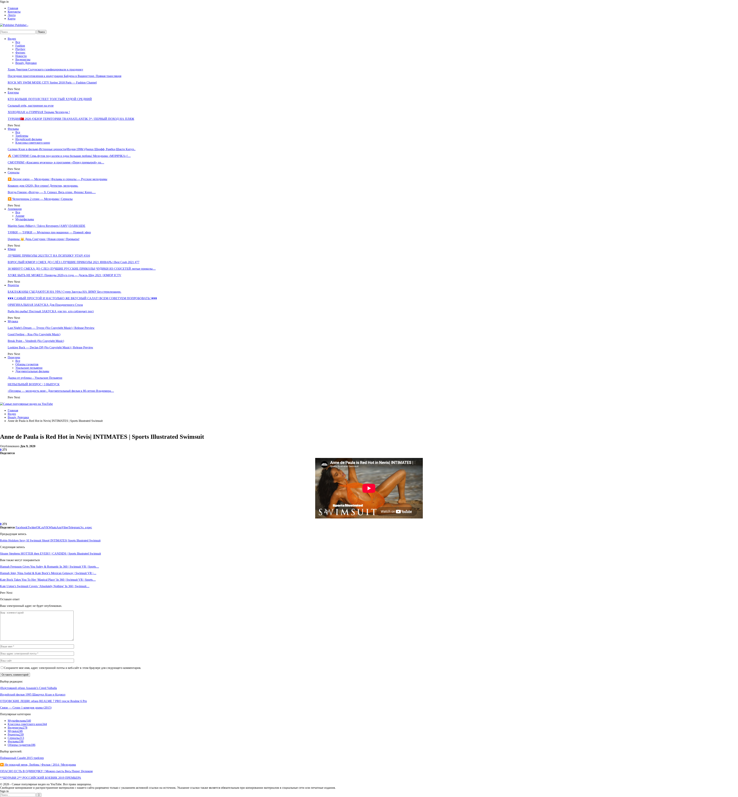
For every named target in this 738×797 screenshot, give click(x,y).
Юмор (12, 249)
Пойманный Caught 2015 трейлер (22, 758)
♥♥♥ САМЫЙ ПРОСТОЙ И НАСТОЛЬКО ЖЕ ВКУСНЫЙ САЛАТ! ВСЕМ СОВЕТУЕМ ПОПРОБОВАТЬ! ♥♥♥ (82, 298)
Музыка (13, 321)
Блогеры (13, 92)
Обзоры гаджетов (26, 364)
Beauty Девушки (26, 63)
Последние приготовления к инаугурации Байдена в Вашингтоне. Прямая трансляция (64, 76)
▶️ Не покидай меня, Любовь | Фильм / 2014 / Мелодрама (38, 764)
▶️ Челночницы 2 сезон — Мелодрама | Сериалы (40, 199)
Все (17, 42)
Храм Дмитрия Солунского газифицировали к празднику (45, 69)
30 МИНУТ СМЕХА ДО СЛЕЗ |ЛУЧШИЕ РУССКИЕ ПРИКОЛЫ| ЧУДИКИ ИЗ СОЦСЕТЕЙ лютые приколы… (82, 268)
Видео (12, 38)
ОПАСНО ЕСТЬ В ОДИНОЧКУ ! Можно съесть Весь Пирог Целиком (46, 771)
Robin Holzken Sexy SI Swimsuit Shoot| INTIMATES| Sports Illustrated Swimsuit (50, 540)
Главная (13, 8)
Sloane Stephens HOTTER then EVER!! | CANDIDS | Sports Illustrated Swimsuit (50, 553)
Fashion (20, 45)
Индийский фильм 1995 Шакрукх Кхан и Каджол (32, 694)
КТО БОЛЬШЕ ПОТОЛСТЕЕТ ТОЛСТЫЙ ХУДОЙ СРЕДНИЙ (50, 99)
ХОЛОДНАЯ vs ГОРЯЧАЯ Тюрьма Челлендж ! (39, 112)
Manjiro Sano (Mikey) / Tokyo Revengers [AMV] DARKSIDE (46, 225)
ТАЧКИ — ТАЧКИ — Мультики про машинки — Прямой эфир (49, 232)
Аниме (19, 215)
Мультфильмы (24, 219)
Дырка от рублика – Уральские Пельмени (35, 377)
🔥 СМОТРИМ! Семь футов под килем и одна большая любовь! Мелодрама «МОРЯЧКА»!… (69, 156)
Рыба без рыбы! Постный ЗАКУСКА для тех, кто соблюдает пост (51, 311)
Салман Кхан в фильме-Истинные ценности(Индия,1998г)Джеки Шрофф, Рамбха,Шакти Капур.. (71, 149)
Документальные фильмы (32, 371)
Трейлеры (21, 135)
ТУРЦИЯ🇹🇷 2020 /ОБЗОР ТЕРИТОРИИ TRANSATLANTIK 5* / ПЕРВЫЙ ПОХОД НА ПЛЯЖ (71, 118)
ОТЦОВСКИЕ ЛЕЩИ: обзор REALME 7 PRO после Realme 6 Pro (43, 701)
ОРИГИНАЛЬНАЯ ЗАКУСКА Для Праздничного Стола (45, 304)
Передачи (14, 357)
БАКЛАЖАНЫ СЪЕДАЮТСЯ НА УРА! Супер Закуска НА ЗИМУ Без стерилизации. (64, 291)
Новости (21, 56)
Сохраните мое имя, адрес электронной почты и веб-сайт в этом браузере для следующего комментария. (72, 667)
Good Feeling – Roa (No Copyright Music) (34, 334)
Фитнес (20, 52)
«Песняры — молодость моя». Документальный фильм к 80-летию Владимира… (61, 390)
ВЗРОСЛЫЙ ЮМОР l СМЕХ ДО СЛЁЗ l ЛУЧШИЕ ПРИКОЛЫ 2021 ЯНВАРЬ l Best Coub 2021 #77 (73, 262)
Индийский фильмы (28, 139)
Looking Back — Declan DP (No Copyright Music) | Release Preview (50, 347)
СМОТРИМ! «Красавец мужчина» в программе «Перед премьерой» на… (56, 162)
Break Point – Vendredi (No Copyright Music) (36, 341)
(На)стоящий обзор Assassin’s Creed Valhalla (28, 688)
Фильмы (13, 128)
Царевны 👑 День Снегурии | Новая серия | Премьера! (43, 239)
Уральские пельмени (28, 367)
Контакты (14, 11)
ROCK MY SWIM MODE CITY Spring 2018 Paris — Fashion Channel (52, 82)
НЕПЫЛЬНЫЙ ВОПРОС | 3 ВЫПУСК (34, 384)
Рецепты (13, 285)
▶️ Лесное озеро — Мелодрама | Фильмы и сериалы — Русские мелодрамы (57, 179)
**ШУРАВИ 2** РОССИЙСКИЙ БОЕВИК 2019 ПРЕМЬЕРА (40, 777)
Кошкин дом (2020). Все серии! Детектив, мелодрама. (43, 185)
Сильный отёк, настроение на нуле (31, 105)
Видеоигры (22, 59)
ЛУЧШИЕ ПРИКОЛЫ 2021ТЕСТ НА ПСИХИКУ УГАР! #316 (49, 255)
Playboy (20, 49)
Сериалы (13, 172)
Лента (12, 15)
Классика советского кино (32, 142)
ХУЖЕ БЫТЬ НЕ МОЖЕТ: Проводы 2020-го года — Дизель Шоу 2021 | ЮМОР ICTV (64, 275)
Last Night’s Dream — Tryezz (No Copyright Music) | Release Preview (51, 327)
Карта (11, 18)
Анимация (15, 209)
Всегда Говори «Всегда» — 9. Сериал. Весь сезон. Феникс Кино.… (52, 192)
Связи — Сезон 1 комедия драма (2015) (26, 707)
